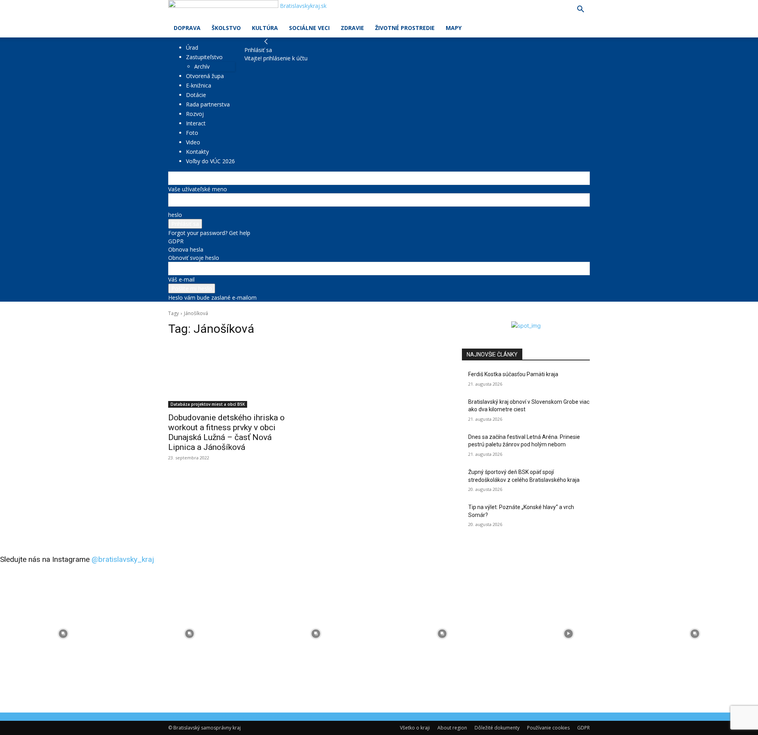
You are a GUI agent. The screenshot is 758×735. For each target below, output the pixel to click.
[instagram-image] (63, 634)
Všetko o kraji (415, 727)
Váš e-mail (181, 279)
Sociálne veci (309, 28)
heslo (175, 214)
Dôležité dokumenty (497, 727)
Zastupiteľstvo (204, 57)
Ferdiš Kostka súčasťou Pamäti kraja (513, 374)
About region (452, 727)
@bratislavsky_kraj (123, 559)
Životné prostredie (405, 28)
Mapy (454, 28)
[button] (580, 10)
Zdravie (352, 28)
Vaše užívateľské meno (197, 189)
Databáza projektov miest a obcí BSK (208, 404)
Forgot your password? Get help (209, 233)
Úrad (192, 47)
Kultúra (265, 28)
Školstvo (226, 28)
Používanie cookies (548, 727)
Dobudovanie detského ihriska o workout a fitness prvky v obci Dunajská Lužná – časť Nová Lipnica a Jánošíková (226, 432)
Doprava (187, 28)
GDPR (176, 241)
